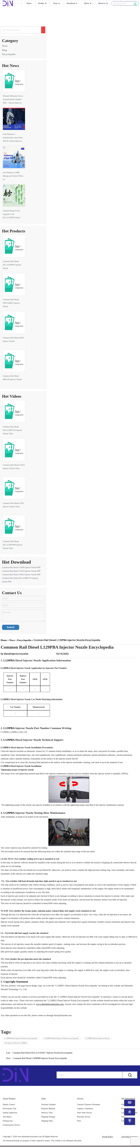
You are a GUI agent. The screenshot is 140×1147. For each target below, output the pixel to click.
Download (71, 3)
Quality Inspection (10, 1113)
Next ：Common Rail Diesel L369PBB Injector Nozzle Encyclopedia (36, 1058)
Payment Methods (48, 1109)
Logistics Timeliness (85, 1109)
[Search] (43, 29)
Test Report (7, 1117)
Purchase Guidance (48, 1104)
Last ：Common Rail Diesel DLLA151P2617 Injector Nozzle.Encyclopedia (39, 1053)
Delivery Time (47, 1113)
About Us (102, 3)
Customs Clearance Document (88, 1104)
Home (29, 3)
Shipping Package (48, 1117)
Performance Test (9, 1109)
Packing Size (8, 1121)
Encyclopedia (8, 54)
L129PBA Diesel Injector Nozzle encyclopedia (61, 1038)
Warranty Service (83, 1117)
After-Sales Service (84, 1113)
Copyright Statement (129, 1137)
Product (41, 3)
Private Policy (107, 1137)
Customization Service (11, 1125)
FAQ (79, 1121)
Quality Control (9, 1104)
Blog (4, 50)
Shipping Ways (47, 1121)
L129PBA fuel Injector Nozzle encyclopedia (21, 1038)
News (55, 3)
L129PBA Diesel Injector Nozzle (98, 1038)
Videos (86, 3)
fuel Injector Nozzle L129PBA (16, 1043)
